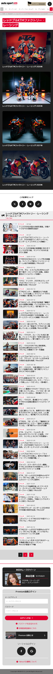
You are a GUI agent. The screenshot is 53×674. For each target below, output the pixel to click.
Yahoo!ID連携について (28, 662)
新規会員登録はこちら (27, 628)
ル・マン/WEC (40, 9)
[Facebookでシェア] (22, 204)
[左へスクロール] (1, 9)
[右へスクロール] (51, 9)
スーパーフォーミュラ (26, 9)
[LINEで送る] (30, 204)
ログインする (25, 618)
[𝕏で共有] (14, 204)
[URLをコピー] (38, 204)
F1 (6, 9)
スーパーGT (13, 9)
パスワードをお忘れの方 (27, 624)
